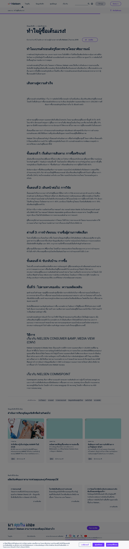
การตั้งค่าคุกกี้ (85, 544)
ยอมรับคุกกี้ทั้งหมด (112, 544)
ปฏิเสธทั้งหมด (98, 544)
